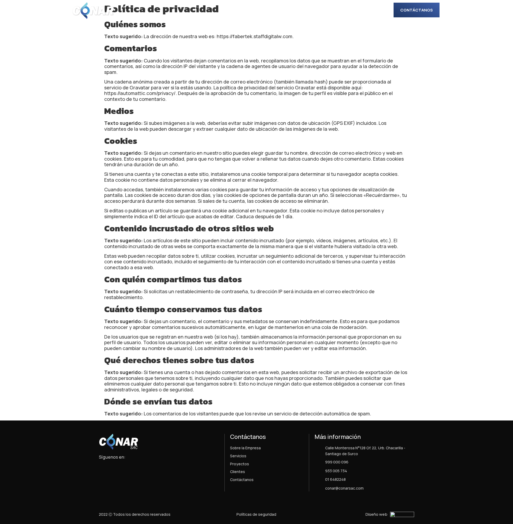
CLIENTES (376, 10)
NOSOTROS (259, 10)
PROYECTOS (320, 10)
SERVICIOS (289, 10)
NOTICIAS (349, 10)
